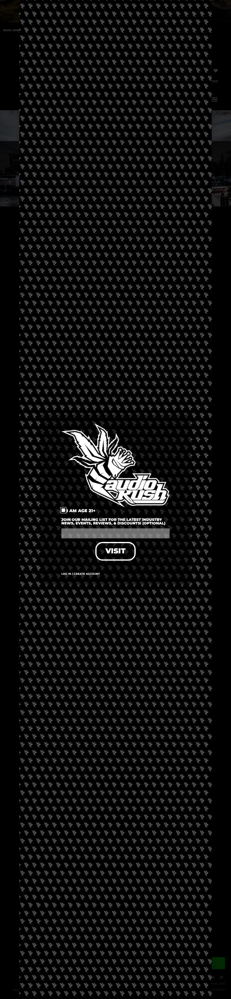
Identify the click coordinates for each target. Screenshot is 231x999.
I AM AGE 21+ (81, 510)
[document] (115, 499)
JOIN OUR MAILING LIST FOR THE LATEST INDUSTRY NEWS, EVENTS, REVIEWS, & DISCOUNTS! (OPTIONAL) (113, 522)
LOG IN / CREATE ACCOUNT (80, 574)
